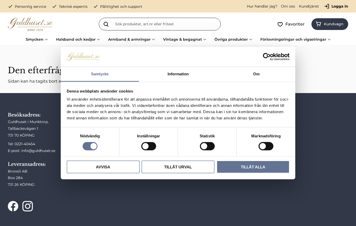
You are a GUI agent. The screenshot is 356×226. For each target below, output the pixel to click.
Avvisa (103, 166)
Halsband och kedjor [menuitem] (76, 39)
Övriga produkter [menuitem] (231, 39)
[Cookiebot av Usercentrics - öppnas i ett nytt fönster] (267, 57)
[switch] (148, 146)
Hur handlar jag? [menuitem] (262, 6)
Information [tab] (178, 74)
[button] (292, 24)
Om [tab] (256, 74)
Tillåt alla (253, 166)
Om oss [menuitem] (288, 6)
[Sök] (106, 24)
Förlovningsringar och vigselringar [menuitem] (293, 39)
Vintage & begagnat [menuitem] (182, 39)
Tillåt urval (178, 166)
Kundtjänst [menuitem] (309, 6)
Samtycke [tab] (100, 74)
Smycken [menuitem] (35, 39)
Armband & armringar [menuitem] (129, 39)
